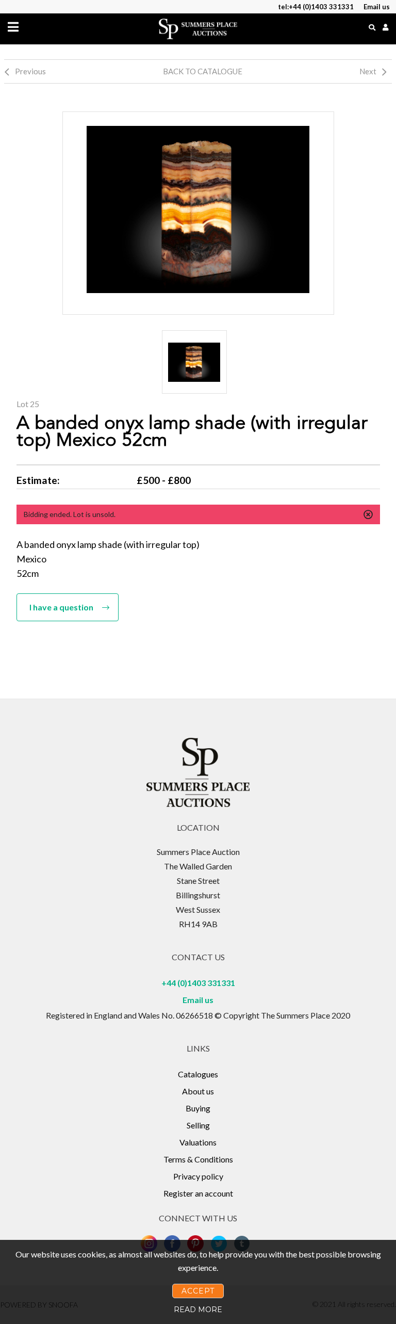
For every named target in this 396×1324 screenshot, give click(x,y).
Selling (198, 1125)
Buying (198, 1108)
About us (198, 1091)
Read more (198, 1309)
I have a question (61, 607)
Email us (198, 1000)
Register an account (198, 1193)
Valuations (198, 1142)
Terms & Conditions (198, 1159)
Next (367, 71)
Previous (30, 71)
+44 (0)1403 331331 (198, 983)
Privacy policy (198, 1176)
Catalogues (198, 1074)
